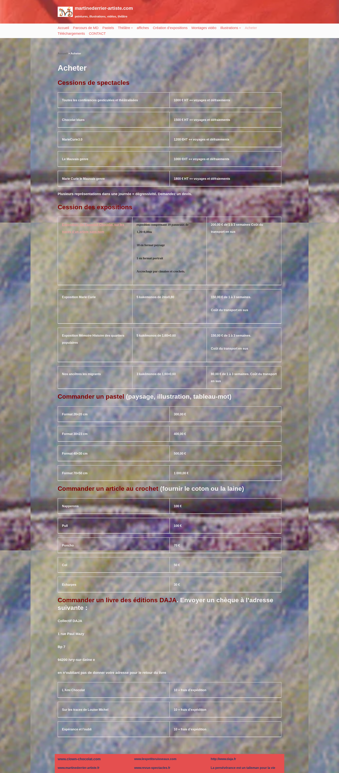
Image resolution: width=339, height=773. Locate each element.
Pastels (108, 28)
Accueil (63, 28)
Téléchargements (71, 34)
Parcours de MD (85, 28)
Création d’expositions (170, 28)
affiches (143, 28)
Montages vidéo (203, 28)
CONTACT (97, 34)
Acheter (251, 28)
